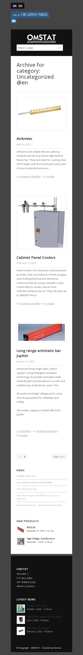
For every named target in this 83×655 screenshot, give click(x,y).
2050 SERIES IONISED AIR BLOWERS (34, 482)
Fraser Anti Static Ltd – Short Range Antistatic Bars (40, 505)
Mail (14, 21)
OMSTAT (35, 647)
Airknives (24, 138)
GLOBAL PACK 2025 (26, 476)
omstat (50, 176)
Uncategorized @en (30, 176)
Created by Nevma (51, 647)
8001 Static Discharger (27, 488)
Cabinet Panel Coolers (36, 257)
